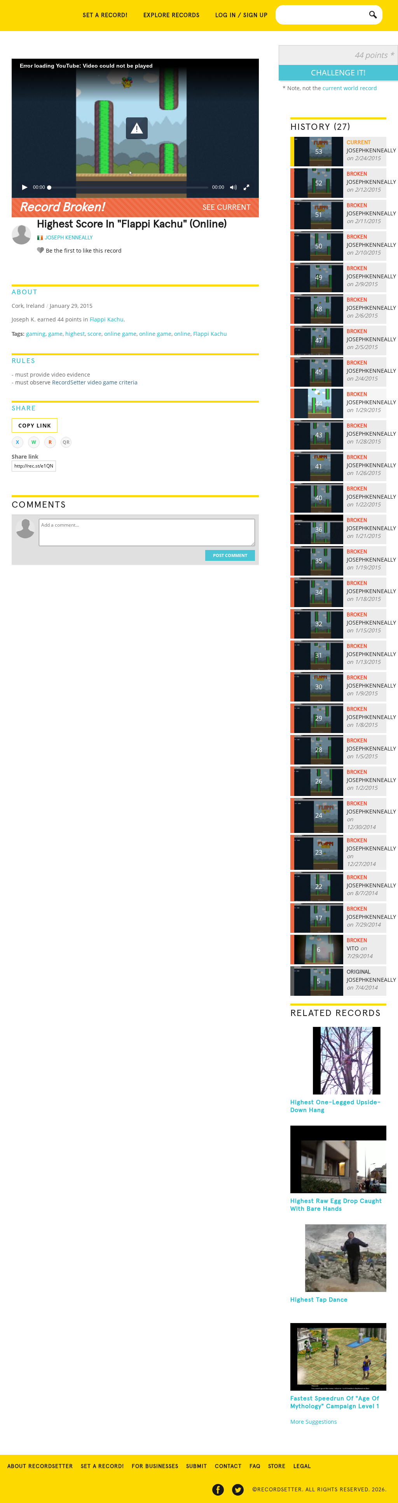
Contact (228, 1466)
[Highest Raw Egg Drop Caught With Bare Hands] (338, 1159)
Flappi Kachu (107, 319)
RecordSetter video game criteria (95, 382)
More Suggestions (313, 1421)
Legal (302, 1466)
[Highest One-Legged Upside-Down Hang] (338, 1060)
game (55, 333)
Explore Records (171, 15)
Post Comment (230, 555)
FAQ (255, 1466)
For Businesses (155, 1466)
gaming (35, 333)
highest (75, 333)
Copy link (34, 425)
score (94, 333)
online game (120, 333)
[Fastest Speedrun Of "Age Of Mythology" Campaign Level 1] (338, 1357)
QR (66, 442)
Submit (196, 1466)
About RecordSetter (40, 1466)
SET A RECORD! (105, 15)
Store (277, 1466)
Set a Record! (102, 1466)
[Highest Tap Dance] (338, 1258)
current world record (350, 88)
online (182, 333)
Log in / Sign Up (241, 15)
